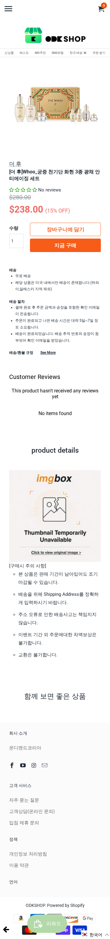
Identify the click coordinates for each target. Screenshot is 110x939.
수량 (13, 228)
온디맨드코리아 (25, 748)
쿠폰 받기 (99, 52)
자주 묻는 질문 (24, 800)
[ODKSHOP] (55, 36)
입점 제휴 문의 (24, 823)
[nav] (9, 6)
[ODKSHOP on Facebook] (12, 765)
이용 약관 (19, 865)
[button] (23, 190)
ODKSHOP (35, 905)
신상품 (9, 52)
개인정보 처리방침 (28, 854)
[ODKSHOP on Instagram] (34, 765)
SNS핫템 (58, 52)
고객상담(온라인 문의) (32, 811)
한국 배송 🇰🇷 (78, 52)
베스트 (24, 52)
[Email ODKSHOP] (45, 765)
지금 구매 (65, 245)
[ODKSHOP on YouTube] (23, 765)
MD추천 (40, 52)
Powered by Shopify (66, 905)
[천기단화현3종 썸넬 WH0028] (55, 104)
